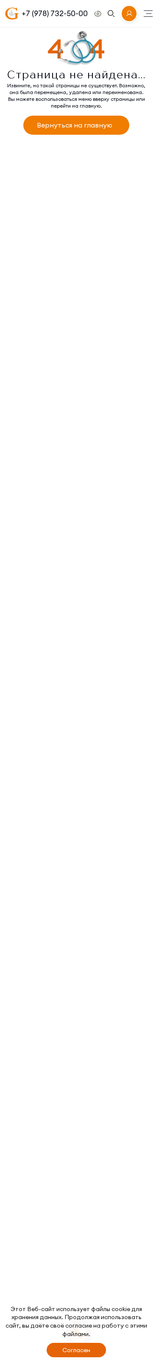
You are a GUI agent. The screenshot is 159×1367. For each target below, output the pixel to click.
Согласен (76, 1350)
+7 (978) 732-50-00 (55, 13)
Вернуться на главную (74, 125)
